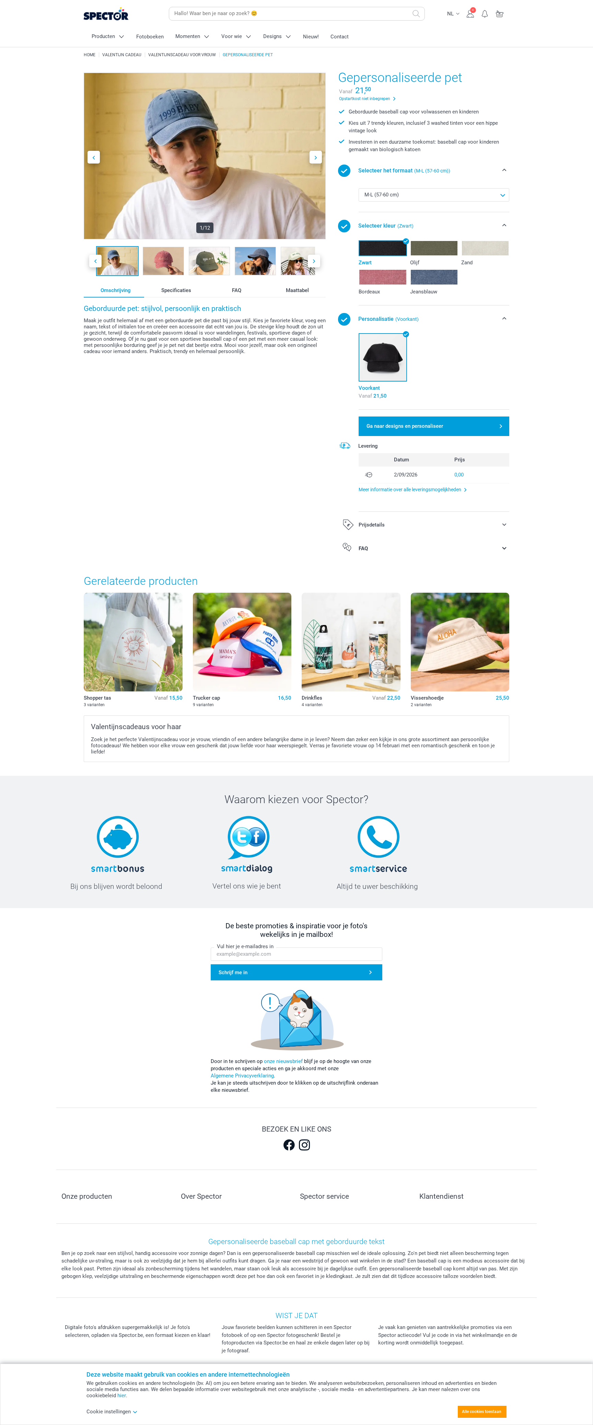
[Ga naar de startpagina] (116, 14)
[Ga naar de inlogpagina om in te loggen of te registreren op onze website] (470, 13)
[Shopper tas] (133, 642)
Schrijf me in (233, 972)
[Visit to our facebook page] (289, 1145)
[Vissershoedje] (460, 642)
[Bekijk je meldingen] (485, 13)
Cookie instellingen (108, 1412)
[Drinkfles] (351, 642)
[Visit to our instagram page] (304, 1145)
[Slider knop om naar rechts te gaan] (316, 157)
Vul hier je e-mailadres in (245, 946)
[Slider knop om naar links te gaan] (94, 157)
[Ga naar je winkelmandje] (499, 13)
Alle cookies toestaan (481, 1411)
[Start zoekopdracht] (416, 13)
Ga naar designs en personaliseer (405, 426)
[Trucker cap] (242, 642)
